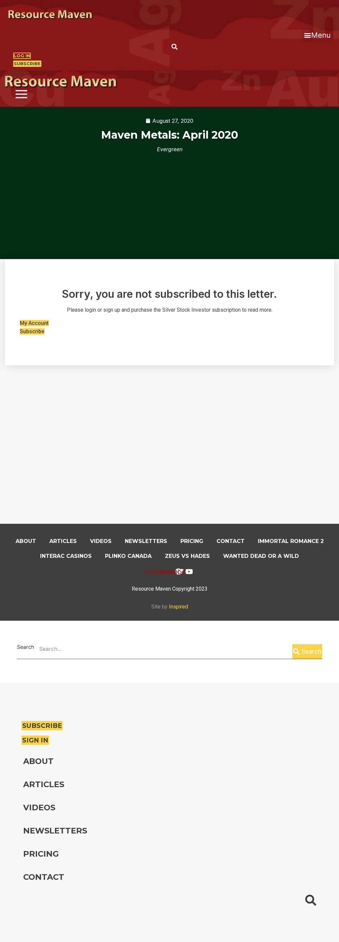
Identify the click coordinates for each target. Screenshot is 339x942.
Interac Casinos (66, 556)
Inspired (178, 607)
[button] (317, 35)
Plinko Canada (128, 556)
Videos (101, 541)
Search (25, 647)
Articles (63, 541)
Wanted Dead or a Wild (261, 556)
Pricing (191, 541)
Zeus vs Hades (187, 556)
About (26, 541)
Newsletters (146, 541)
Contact (231, 541)
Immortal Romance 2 (291, 541)
